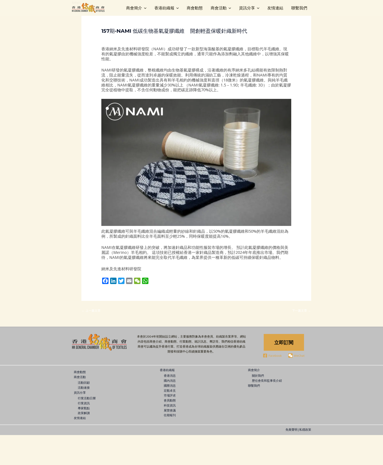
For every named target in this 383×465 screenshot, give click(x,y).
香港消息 (170, 376)
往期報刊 (170, 415)
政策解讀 (84, 413)
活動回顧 (84, 383)
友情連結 (275, 8)
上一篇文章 (91, 310)
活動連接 (84, 387)
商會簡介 (134, 8)
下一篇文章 (301, 310)
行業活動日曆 (87, 398)
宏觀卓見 (170, 390)
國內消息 (170, 381)
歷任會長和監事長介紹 (267, 381)
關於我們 (258, 376)
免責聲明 (291, 429)
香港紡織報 (164, 8)
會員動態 (170, 400)
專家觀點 (109, 38)
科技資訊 (170, 405)
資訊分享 (247, 8)
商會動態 (195, 8)
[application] (144, 8)
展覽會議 (170, 410)
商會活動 (219, 8)
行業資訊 (84, 403)
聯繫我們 (299, 8)
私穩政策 (305, 429)
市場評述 (170, 395)
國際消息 (170, 386)
